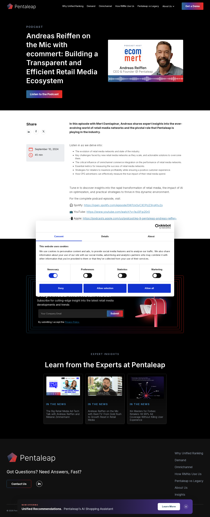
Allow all (149, 288)
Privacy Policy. (72, 322)
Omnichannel (105, 6)
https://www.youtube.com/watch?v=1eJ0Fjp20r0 (118, 211)
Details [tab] (105, 236)
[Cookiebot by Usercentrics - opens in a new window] (157, 226)
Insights (180, 494)
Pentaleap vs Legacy (148, 6)
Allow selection (105, 288)
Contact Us (18, 483)
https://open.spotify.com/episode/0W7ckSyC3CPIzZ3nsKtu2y (123, 205)
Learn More (169, 506)
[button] (169, 6)
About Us (181, 487)
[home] (21, 6)
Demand (91, 6)
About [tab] (151, 236)
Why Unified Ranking (72, 6)
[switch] (87, 275)
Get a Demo (192, 6)
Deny (61, 288)
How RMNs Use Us (124, 6)
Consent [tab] (58, 236)
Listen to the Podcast (44, 94)
